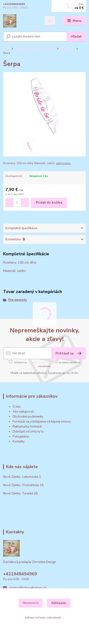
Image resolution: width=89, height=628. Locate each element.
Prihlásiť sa (65, 353)
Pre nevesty (67, 49)
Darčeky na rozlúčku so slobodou (35, 49)
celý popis (63, 163)
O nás (17, 407)
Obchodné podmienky (28, 416)
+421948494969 (14, 4)
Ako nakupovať (23, 411)
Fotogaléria (21, 436)
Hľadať (76, 36)
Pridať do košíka (49, 202)
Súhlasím (58, 603)
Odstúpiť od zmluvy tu (28, 431)
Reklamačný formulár (27, 426)
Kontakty (19, 441)
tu (62, 617)
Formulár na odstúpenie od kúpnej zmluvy (42, 421)
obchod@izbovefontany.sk (27, 588)
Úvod (6, 49)
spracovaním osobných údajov (42, 362)
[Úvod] (20, 21)
